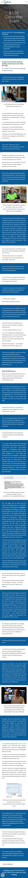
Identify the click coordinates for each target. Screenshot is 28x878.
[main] (14, 16)
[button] (2, 2)
